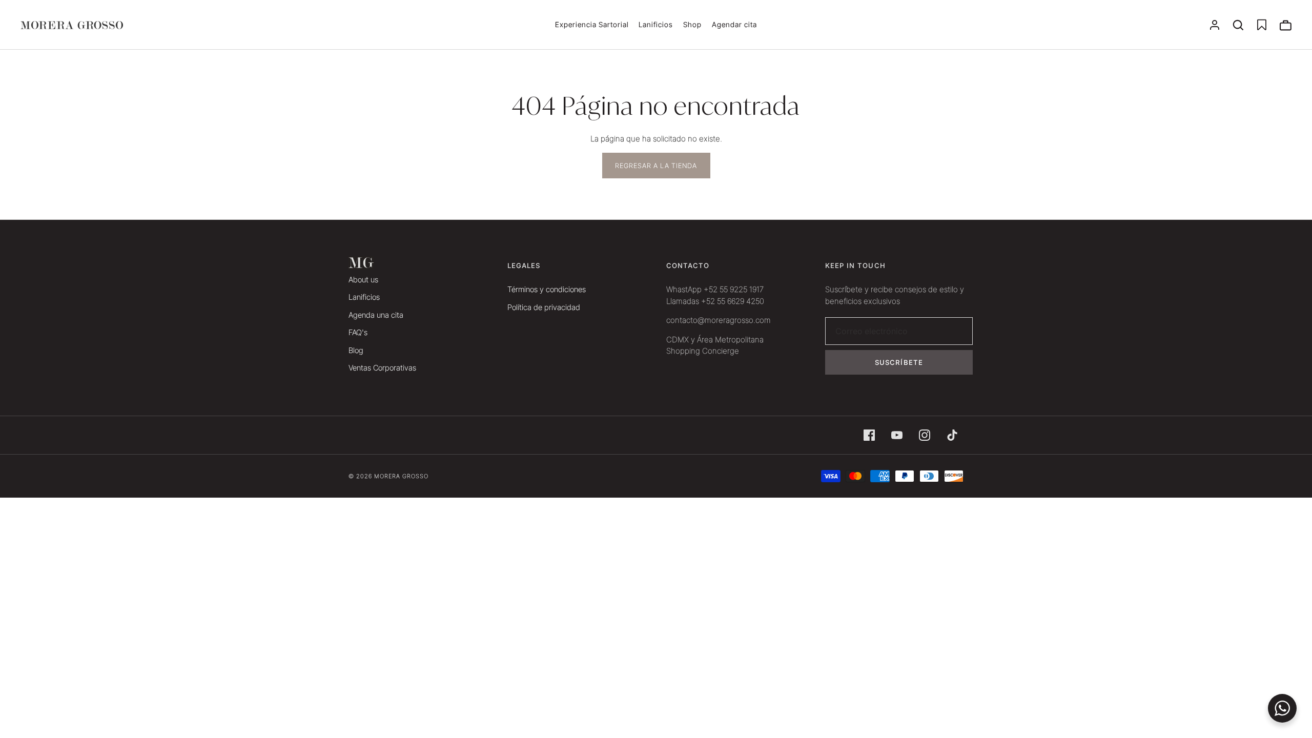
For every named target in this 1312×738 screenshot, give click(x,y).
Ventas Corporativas (382, 368)
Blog (355, 350)
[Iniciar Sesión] (1214, 25)
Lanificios (656, 24)
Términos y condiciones (546, 289)
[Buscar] (1238, 25)
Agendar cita (734, 24)
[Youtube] (897, 435)
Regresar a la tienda (656, 165)
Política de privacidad (543, 307)
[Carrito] (1285, 25)
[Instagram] (924, 435)
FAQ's (357, 332)
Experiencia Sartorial (592, 24)
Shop (692, 24)
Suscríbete (899, 362)
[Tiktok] (952, 435)
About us (363, 279)
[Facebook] (869, 435)
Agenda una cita (375, 315)
